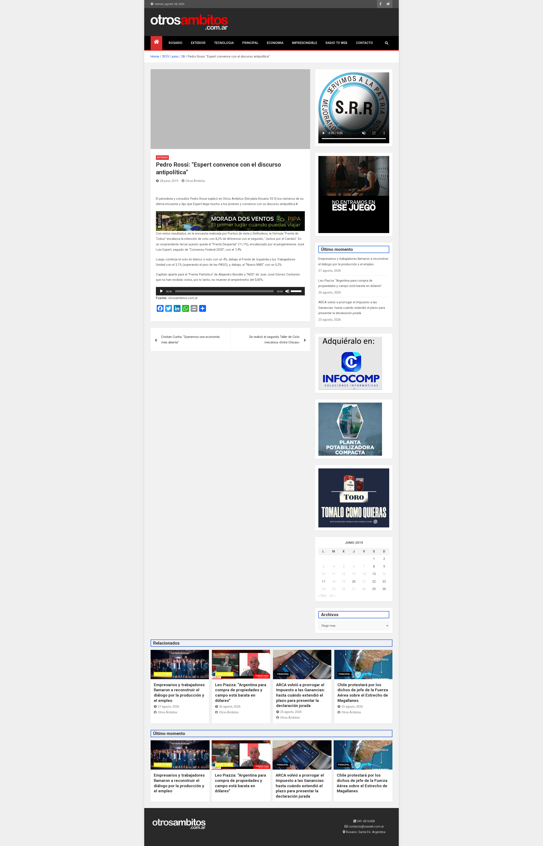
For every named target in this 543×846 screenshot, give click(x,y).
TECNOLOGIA (224, 43)
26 (343, 589)
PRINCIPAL (250, 43)
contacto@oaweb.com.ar (366, 826)
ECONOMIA (275, 43)
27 (353, 589)
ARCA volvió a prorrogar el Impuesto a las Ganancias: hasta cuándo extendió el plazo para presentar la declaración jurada (351, 307)
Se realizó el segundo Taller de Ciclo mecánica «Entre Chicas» (274, 339)
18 (333, 581)
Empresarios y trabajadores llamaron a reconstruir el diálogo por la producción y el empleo (179, 692)
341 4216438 (365, 821)
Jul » (332, 595)
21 (364, 581)
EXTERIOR (198, 43)
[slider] (297, 291)
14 (364, 574)
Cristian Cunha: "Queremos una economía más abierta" (190, 339)
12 (343, 574)
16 (384, 574)
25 (333, 589)
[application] (230, 291)
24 (323, 589)
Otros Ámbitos (195, 181)
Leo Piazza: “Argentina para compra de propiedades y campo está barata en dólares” (240, 692)
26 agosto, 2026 (230, 706)
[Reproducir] (161, 291)
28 (364, 589)
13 (353, 574)
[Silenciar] (287, 291)
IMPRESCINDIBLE (304, 43)
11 (333, 574)
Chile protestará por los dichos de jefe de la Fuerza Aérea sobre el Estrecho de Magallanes (362, 692)
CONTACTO (364, 43)
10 (323, 574)
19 (343, 581)
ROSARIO (175, 43)
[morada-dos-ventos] (230, 214)
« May (322, 595)
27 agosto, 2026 (168, 706)
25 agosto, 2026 (291, 712)
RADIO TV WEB (336, 43)
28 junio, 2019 (169, 181)
